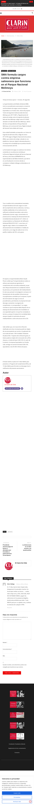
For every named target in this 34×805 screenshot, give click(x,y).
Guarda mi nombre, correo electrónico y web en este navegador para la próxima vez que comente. (14, 666)
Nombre (5, 642)
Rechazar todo (17, 801)
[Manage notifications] (30, 801)
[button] (30, 2)
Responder (9, 607)
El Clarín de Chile (7, 91)
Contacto (17, 752)
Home (2, 36)
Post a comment (27, 91)
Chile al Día (20, 36)
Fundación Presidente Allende (17, 744)
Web (4, 656)
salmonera (10, 531)
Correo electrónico (7, 649)
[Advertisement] (17, 185)
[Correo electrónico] (22, 388)
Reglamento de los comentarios (17, 748)
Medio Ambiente (11, 70)
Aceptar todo (17, 793)
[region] (17, 790)
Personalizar (17, 797)
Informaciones (10, 36)
